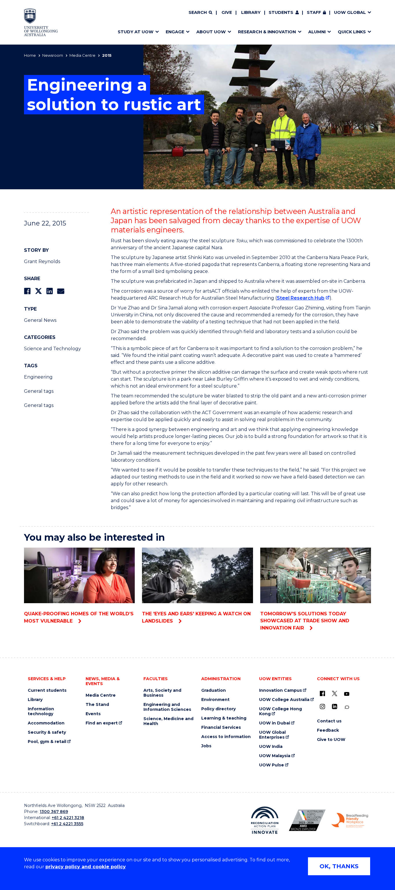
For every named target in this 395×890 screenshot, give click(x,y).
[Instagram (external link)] (322, 706)
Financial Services (221, 727)
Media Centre (82, 55)
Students (281, 12)
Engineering (38, 377)
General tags (38, 391)
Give (227, 12)
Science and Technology (52, 348)
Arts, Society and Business (162, 693)
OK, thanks (339, 866)
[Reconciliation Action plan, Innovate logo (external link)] (264, 820)
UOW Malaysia (274, 755)
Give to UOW (331, 739)
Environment (215, 699)
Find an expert (102, 723)
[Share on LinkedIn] (49, 291)
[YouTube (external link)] (346, 694)
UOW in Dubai (274, 723)
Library (251, 12)
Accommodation (46, 723)
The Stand (97, 704)
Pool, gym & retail (47, 741)
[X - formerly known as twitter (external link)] (334, 693)
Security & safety (47, 732)
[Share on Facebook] (27, 291)
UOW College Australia (284, 699)
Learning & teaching (223, 718)
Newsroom (52, 55)
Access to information (226, 736)
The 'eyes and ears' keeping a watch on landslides (196, 617)
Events (93, 713)
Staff (314, 12)
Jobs (206, 746)
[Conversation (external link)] (346, 707)
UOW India (271, 746)
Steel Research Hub (300, 298)
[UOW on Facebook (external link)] (322, 693)
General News (40, 320)
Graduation (213, 690)
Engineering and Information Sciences (167, 707)
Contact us (329, 721)
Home (30, 55)
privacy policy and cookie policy (85, 866)
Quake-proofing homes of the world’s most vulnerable (79, 617)
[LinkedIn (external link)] (334, 706)
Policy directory (218, 709)
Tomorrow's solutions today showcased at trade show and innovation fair (304, 621)
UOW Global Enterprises (272, 735)
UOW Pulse (271, 765)
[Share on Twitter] (38, 291)
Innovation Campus (280, 690)
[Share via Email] (60, 291)
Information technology (41, 711)
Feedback (328, 730)
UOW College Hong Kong (280, 711)
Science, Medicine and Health (168, 721)
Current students (47, 690)
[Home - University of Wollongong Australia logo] (41, 22)
